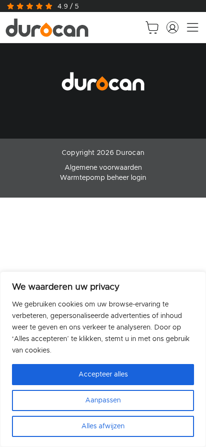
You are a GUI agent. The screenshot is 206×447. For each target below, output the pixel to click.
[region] (103, 359)
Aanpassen (103, 400)
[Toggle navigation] (192, 27)
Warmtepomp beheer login (103, 178)
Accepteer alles (103, 374)
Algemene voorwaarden (103, 168)
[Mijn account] (172, 27)
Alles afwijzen (103, 426)
